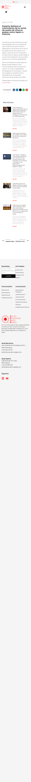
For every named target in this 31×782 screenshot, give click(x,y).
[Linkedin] (3, 378)
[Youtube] (7, 378)
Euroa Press (6, 82)
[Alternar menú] (25, 7)
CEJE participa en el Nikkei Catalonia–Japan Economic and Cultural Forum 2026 (20, 186)
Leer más (15, 128)
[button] (14, 90)
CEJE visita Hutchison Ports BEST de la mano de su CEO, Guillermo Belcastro (20, 135)
